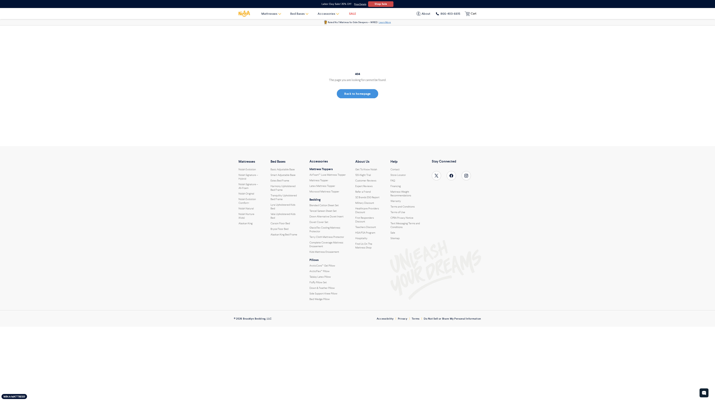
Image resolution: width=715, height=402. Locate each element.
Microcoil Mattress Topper (324, 191)
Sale (392, 232)
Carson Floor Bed (280, 223)
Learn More (385, 22)
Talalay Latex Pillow (320, 276)
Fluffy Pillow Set (318, 282)
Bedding (314, 200)
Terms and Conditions (402, 206)
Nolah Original (246, 193)
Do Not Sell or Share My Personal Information (452, 318)
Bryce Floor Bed (279, 229)
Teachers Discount (365, 227)
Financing (395, 186)
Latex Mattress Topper (322, 186)
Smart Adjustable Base (283, 175)
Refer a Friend (363, 191)
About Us (362, 161)
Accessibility (385, 318)
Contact (395, 169)
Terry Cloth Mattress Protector (326, 237)
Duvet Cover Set (318, 222)
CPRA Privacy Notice (401, 217)
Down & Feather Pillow (322, 288)
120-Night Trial (363, 175)
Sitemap (395, 238)
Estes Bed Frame (280, 180)
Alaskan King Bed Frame (284, 234)
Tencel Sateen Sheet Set (323, 211)
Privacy (402, 318)
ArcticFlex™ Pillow (319, 271)
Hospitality (361, 238)
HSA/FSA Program (365, 232)
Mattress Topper (318, 180)
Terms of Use (397, 212)
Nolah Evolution (247, 169)
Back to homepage (357, 94)
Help (394, 161)
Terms (416, 318)
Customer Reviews (365, 180)
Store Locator (398, 175)
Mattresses (247, 161)
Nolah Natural (246, 208)
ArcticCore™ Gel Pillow (322, 265)
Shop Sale (381, 4)
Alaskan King (245, 223)
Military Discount (364, 203)
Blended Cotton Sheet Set (324, 205)
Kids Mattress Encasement (324, 251)
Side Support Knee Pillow (323, 293)
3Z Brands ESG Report (367, 197)
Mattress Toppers (321, 169)
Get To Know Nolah (366, 169)
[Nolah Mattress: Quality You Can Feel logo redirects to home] (244, 13)
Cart (473, 13)
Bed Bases (278, 161)
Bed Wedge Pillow (319, 299)
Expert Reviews (364, 186)
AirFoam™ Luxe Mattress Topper (327, 174)
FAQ (392, 180)
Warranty (395, 201)
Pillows (314, 260)
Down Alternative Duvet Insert (326, 216)
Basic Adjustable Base (283, 169)
